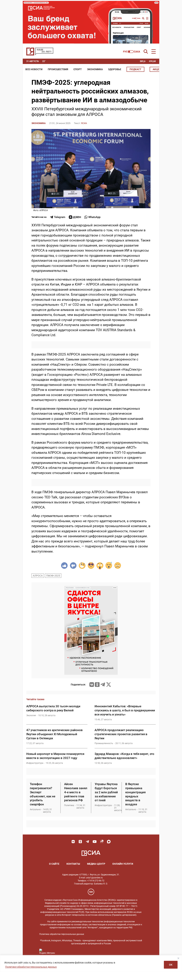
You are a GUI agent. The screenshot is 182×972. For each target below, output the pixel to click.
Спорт (77, 69)
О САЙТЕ (54, 863)
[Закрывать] (178, 958)
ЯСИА (84, 123)
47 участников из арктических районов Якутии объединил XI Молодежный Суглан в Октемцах (54, 734)
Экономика (95, 69)
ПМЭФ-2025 (53, 575)
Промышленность (104, 743)
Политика (69, 805)
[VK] (73, 841)
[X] (108, 684)
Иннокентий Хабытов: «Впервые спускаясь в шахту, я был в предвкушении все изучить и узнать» (125, 710)
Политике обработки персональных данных (31, 966)
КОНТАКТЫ (73, 863)
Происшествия (58, 69)
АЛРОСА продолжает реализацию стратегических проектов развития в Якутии (121, 734)
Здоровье (114, 69)
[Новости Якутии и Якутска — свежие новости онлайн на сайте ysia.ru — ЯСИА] (39, 51)
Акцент (158, 69)
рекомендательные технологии (87, 921)
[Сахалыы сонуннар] (131, 51)
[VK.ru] (91, 684)
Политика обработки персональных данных (61, 934)
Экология (31, 715)
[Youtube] (94, 841)
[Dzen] (75, 217)
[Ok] (80, 841)
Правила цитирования (124, 915)
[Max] (108, 841)
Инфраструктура (34, 763)
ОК (170, 964)
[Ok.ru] (97, 684)
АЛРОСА (38, 575)
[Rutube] (101, 841)
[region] (91, 963)
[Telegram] (102, 684)
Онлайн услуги (122, 863)
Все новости (33, 69)
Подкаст (135, 69)
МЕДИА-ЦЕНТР (96, 863)
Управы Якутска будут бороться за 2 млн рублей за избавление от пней (106, 792)
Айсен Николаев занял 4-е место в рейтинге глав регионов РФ (75, 792)
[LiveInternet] (61, 951)
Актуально (35, 809)
